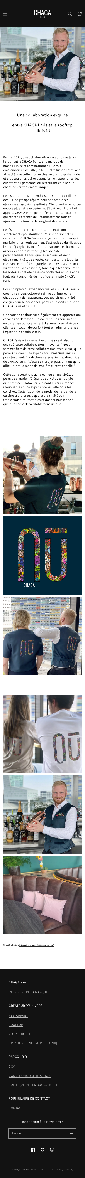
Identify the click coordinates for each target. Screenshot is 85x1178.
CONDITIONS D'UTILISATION (30, 1076)
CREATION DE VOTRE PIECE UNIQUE (35, 1043)
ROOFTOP (16, 1025)
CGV (12, 1066)
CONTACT (16, 1108)
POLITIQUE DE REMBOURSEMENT (33, 1085)
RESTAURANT (18, 1015)
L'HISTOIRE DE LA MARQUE (28, 992)
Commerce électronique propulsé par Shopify (52, 1169)
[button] (5, 14)
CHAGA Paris (24, 1169)
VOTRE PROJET (20, 1034)
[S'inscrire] (71, 1133)
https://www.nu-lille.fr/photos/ (36, 945)
